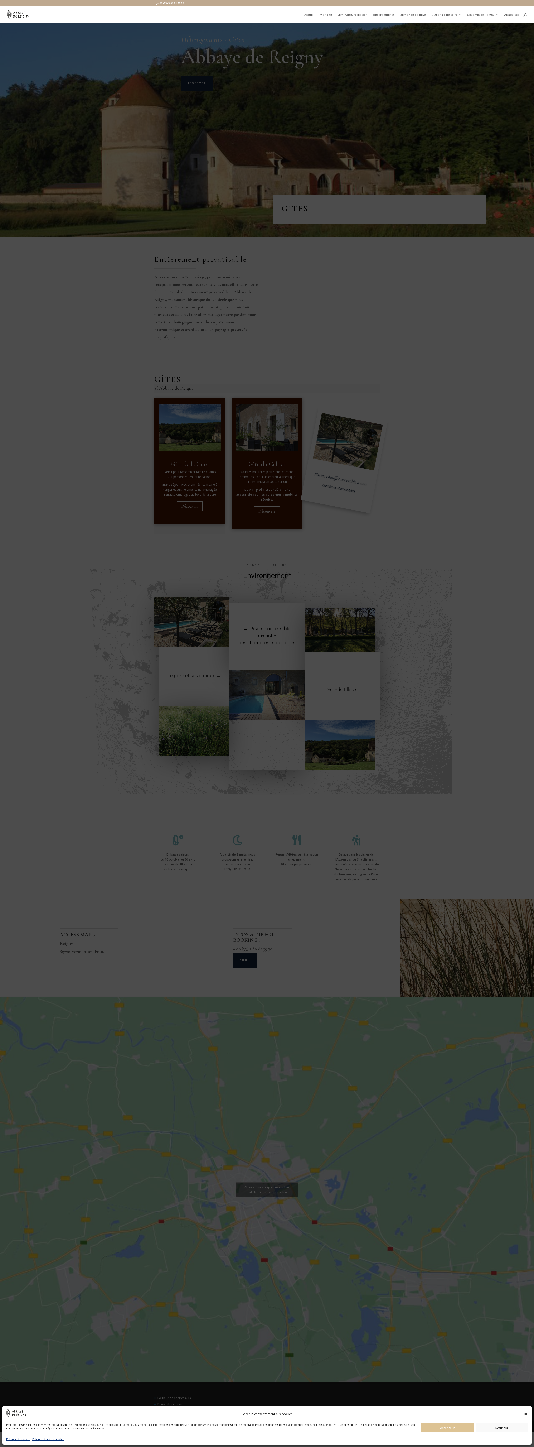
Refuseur (501, 1428)
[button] (526, 1414)
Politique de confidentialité (48, 1439)
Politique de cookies (18, 1439)
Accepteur (447, 1428)
